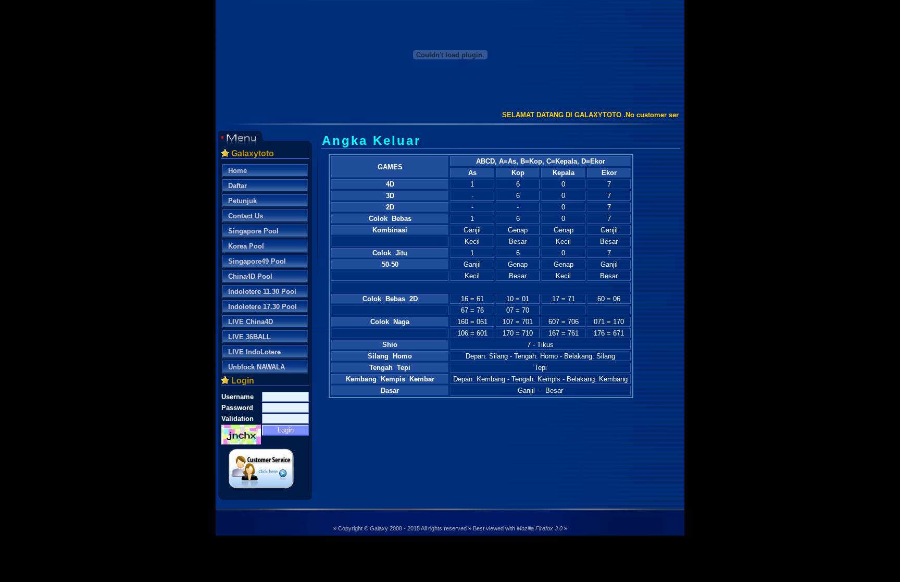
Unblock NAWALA (256, 367)
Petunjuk (242, 201)
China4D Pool (250, 276)
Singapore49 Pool (257, 261)
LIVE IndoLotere (254, 352)
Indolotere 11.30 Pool (262, 291)
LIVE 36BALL (249, 337)
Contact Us (245, 216)
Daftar (237, 186)
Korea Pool (246, 246)
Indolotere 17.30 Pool (262, 307)
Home (237, 171)
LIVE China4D (250, 322)
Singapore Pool (253, 231)
